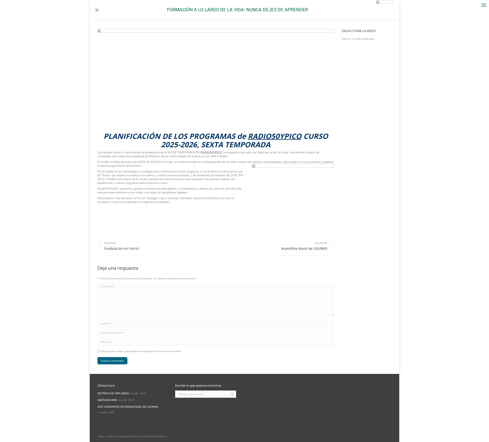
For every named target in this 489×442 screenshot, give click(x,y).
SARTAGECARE (107, 400)
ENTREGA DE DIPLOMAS (113, 393)
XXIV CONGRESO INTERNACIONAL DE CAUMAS (127, 406)
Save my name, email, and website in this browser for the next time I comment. (141, 351)
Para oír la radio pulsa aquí (358, 38)
